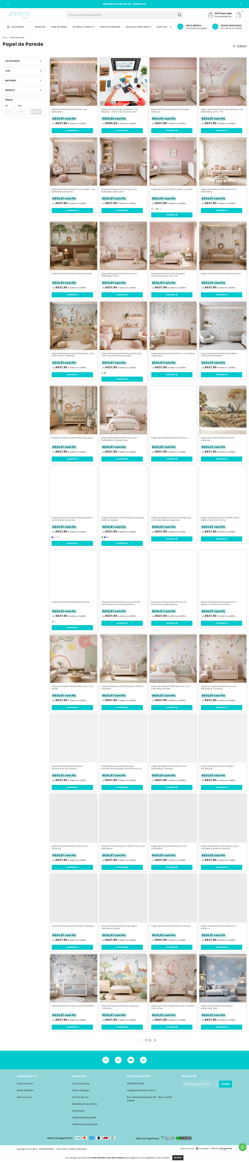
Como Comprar (81, 1083)
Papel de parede (59, 26)
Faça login (226, 13)
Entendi (178, 1157)
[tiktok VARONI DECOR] (143, 1060)
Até (19, 105)
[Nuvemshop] (221, 1149)
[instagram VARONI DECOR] (105, 1060)
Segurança (78, 1110)
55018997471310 (135, 1083)
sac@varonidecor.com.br (141, 1090)
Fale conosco (24, 1097)
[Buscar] (179, 15)
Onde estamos (25, 1090)
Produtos (40, 26)
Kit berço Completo (83, 26)
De (6, 105)
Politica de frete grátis (84, 1117)
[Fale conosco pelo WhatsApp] (242, 1147)
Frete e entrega (80, 1090)
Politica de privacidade (85, 1124)
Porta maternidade (110, 26)
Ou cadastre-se (223, 16)
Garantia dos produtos (84, 1104)
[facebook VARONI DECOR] (118, 1060)
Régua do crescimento (138, 26)
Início (5, 37)
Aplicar (36, 112)
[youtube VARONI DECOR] (130, 1060)
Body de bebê (163, 26)
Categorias (17, 26)
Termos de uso (80, 1097)
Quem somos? (25, 1083)
